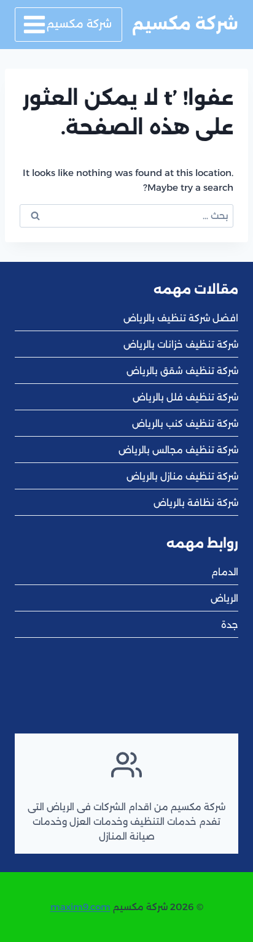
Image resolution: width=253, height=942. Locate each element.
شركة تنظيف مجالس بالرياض (178, 450)
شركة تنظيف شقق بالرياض (182, 371)
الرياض (224, 598)
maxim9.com (80, 907)
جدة (229, 624)
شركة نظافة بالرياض (196, 502)
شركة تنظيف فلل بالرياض (185, 397)
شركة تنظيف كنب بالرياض (185, 423)
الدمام (224, 572)
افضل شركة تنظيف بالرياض (180, 318)
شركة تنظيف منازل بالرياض (182, 476)
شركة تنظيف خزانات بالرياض (180, 344)
